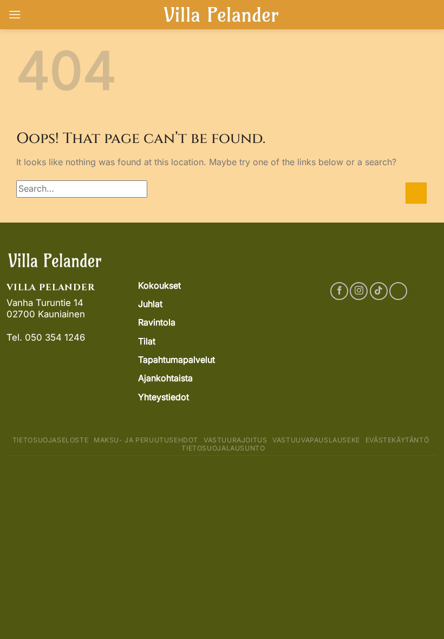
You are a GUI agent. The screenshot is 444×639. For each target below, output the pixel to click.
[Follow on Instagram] (359, 291)
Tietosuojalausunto (223, 448)
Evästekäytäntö (397, 440)
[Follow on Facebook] (339, 291)
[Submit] (416, 193)
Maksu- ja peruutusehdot (146, 440)
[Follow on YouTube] (398, 291)
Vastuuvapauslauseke (316, 440)
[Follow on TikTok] (379, 291)
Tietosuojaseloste (50, 440)
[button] (14, 14)
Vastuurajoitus (235, 440)
